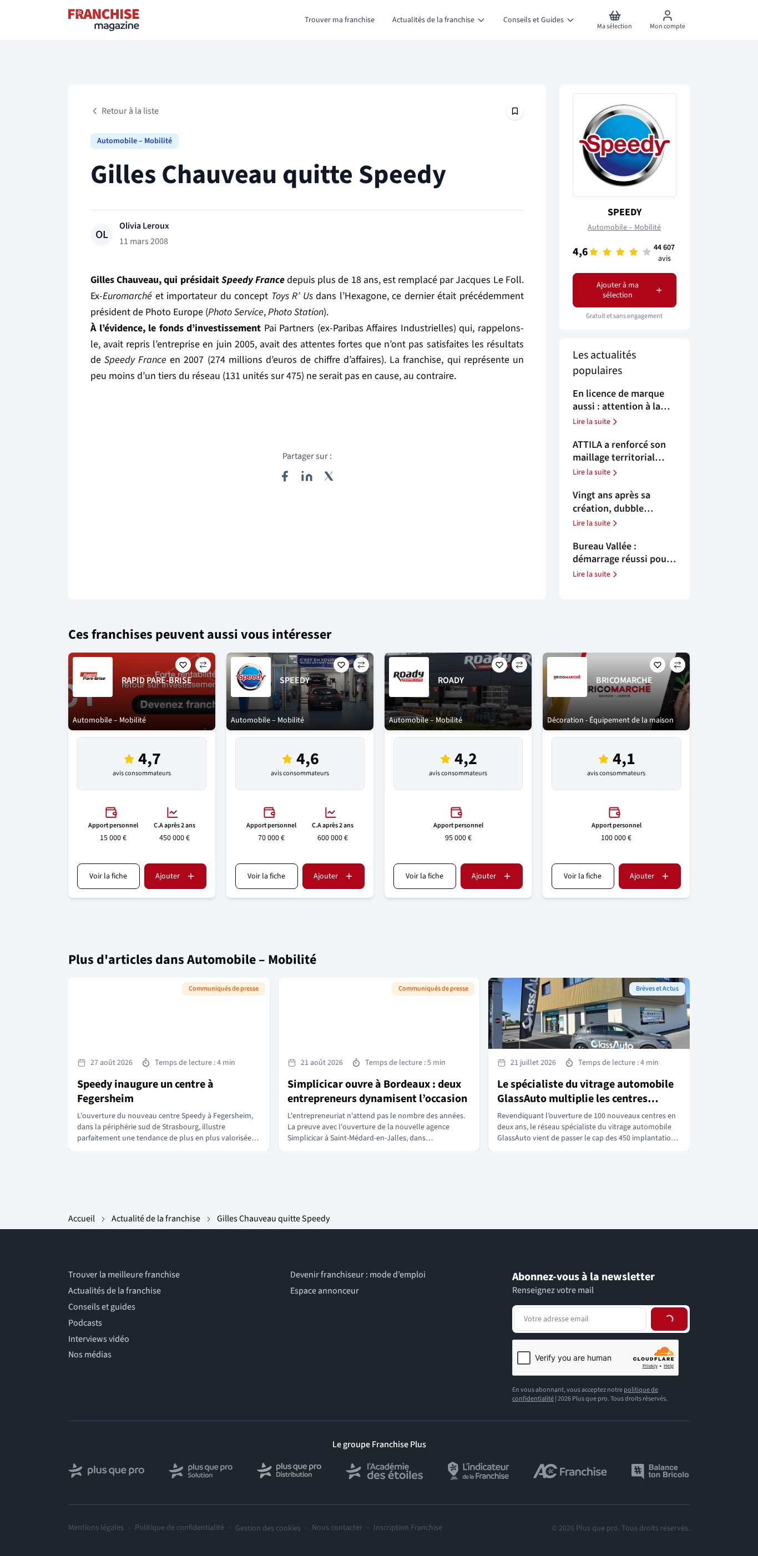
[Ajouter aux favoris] (183, 665)
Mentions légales (96, 1528)
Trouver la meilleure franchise (124, 1275)
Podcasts (85, 1323)
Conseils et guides (101, 1307)
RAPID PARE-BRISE (157, 680)
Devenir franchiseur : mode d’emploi (358, 1275)
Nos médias (90, 1355)
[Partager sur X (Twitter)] (329, 476)
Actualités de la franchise (114, 1291)
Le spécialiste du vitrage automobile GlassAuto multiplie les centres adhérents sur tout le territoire (585, 1099)
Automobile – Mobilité (134, 140)
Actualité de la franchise (156, 1219)
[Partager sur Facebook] (285, 476)
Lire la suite (591, 422)
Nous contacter (337, 1528)
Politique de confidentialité (179, 1528)
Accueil (81, 1219)
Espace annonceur (324, 1291)
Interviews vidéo (98, 1339)
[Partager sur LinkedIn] (307, 476)
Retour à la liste (130, 111)
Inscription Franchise (407, 1528)
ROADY (451, 680)
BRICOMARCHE (624, 680)
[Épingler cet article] (515, 111)
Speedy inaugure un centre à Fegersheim (145, 1092)
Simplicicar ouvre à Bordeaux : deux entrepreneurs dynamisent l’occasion (377, 1092)
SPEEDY (624, 212)
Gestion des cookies (268, 1528)
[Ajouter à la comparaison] (203, 665)
